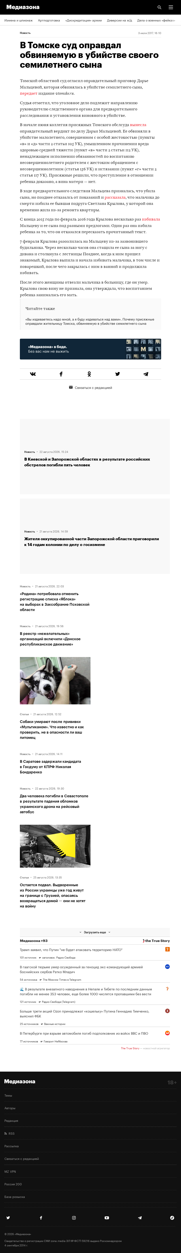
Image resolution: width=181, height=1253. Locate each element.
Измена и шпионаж (18, 19)
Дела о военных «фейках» (156, 19)
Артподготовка (49, 19)
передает (29, 94)
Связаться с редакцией (93, 387)
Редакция (11, 1120)
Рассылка (11, 1145)
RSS (11, 1133)
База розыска (14, 1196)
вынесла (138, 125)
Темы (8, 1095)
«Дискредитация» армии (83, 19)
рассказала (115, 198)
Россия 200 (13, 1183)
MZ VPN (10, 1171)
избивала (151, 219)
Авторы (9, 1107)
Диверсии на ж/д (119, 19)
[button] (170, 7)
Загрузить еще (95, 932)
